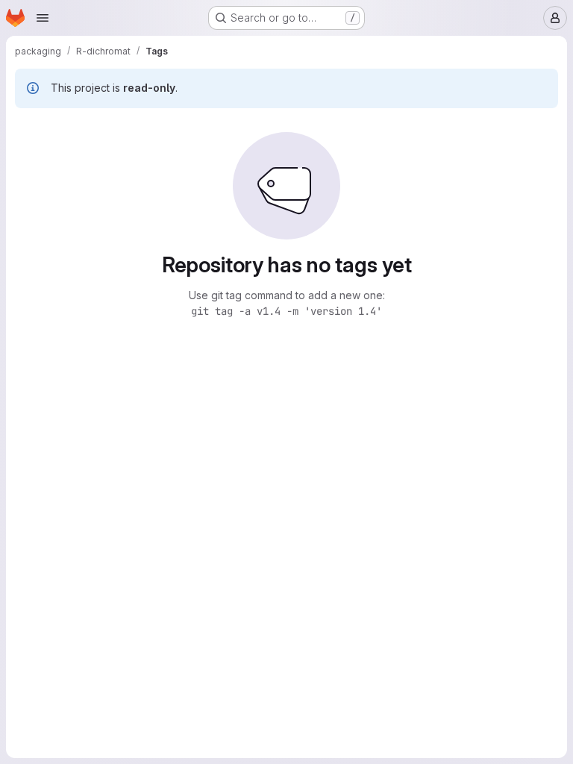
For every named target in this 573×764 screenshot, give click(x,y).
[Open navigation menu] (42, 18)
